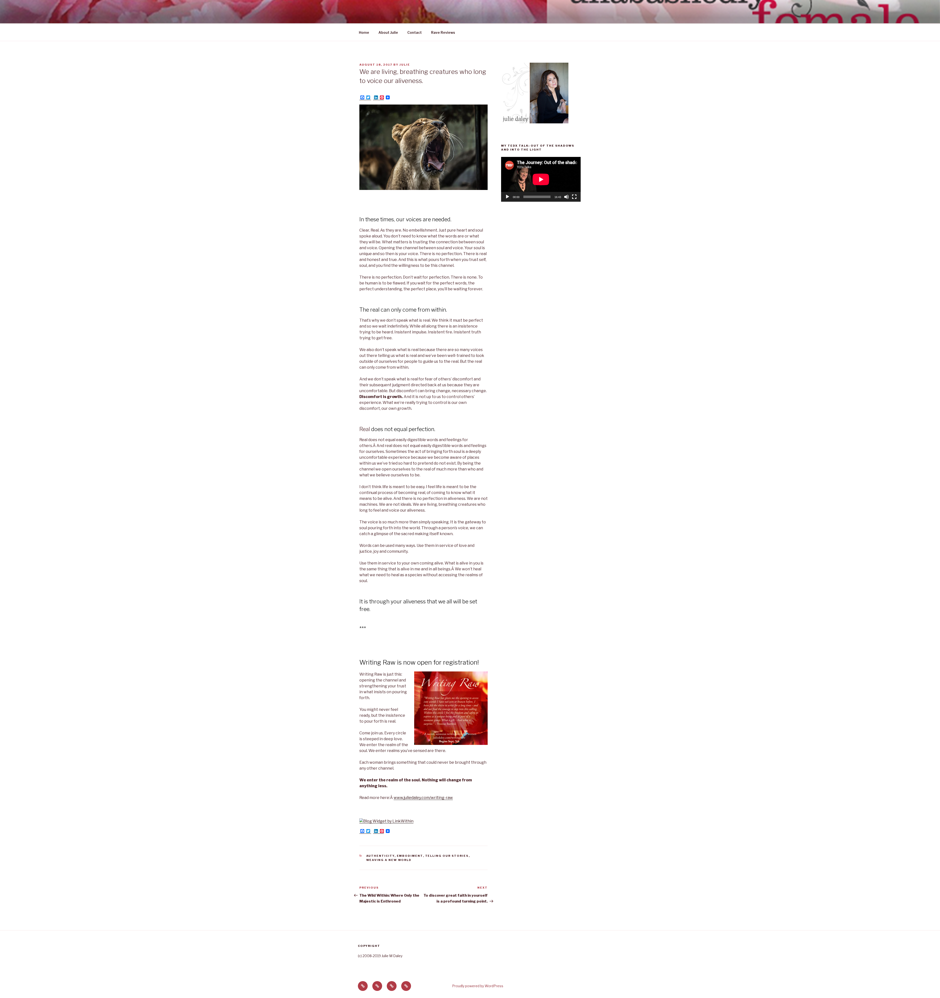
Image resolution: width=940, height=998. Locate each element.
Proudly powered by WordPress (477, 986)
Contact (414, 32)
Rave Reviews (443, 32)
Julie (405, 64)
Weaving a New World (389, 860)
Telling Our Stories (447, 855)
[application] (541, 179)
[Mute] (566, 196)
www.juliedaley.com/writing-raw (423, 797)
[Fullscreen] (574, 196)
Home (364, 32)
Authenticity (380, 855)
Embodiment (410, 855)
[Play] (507, 196)
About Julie (388, 32)
